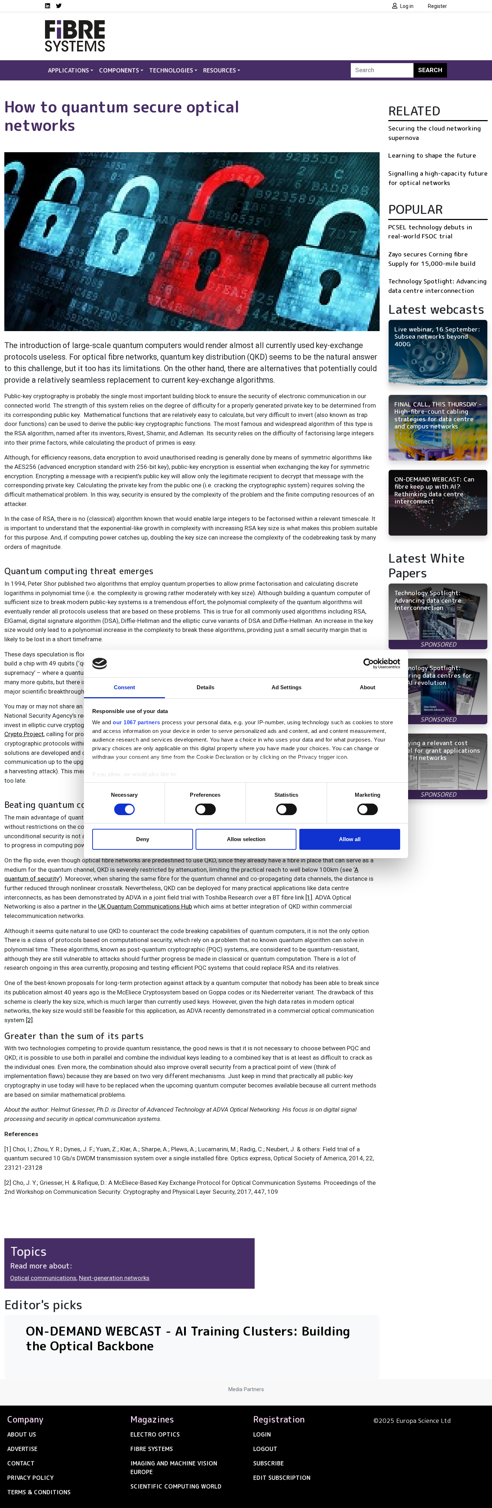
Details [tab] (205, 687)
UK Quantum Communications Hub (145, 906)
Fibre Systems (151, 1449)
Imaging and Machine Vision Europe (173, 1467)
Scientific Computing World (176, 1486)
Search (430, 70)
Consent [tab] (124, 687)
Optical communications (43, 1277)
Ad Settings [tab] (286, 687)
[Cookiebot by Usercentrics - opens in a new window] (368, 663)
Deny (142, 839)
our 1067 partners (136, 722)
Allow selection (246, 839)
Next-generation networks (114, 1277)
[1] (308, 897)
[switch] (205, 809)
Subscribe (268, 1463)
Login (262, 1434)
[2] (29, 1020)
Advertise (22, 1449)
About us (21, 1434)
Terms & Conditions (39, 1492)
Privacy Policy (30, 1478)
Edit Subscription (281, 1478)
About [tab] (368, 687)
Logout (265, 1449)
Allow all (350, 839)
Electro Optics (155, 1434)
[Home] (75, 24)
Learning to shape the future (432, 155)
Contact (21, 1463)
